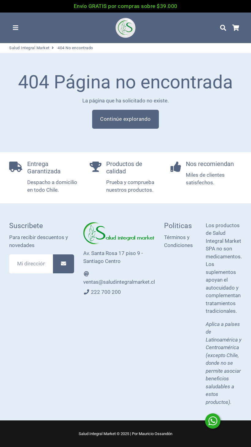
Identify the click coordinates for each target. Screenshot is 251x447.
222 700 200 (105, 292)
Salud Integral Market (29, 48)
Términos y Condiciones (178, 241)
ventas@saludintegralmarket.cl (119, 282)
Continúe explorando (125, 119)
